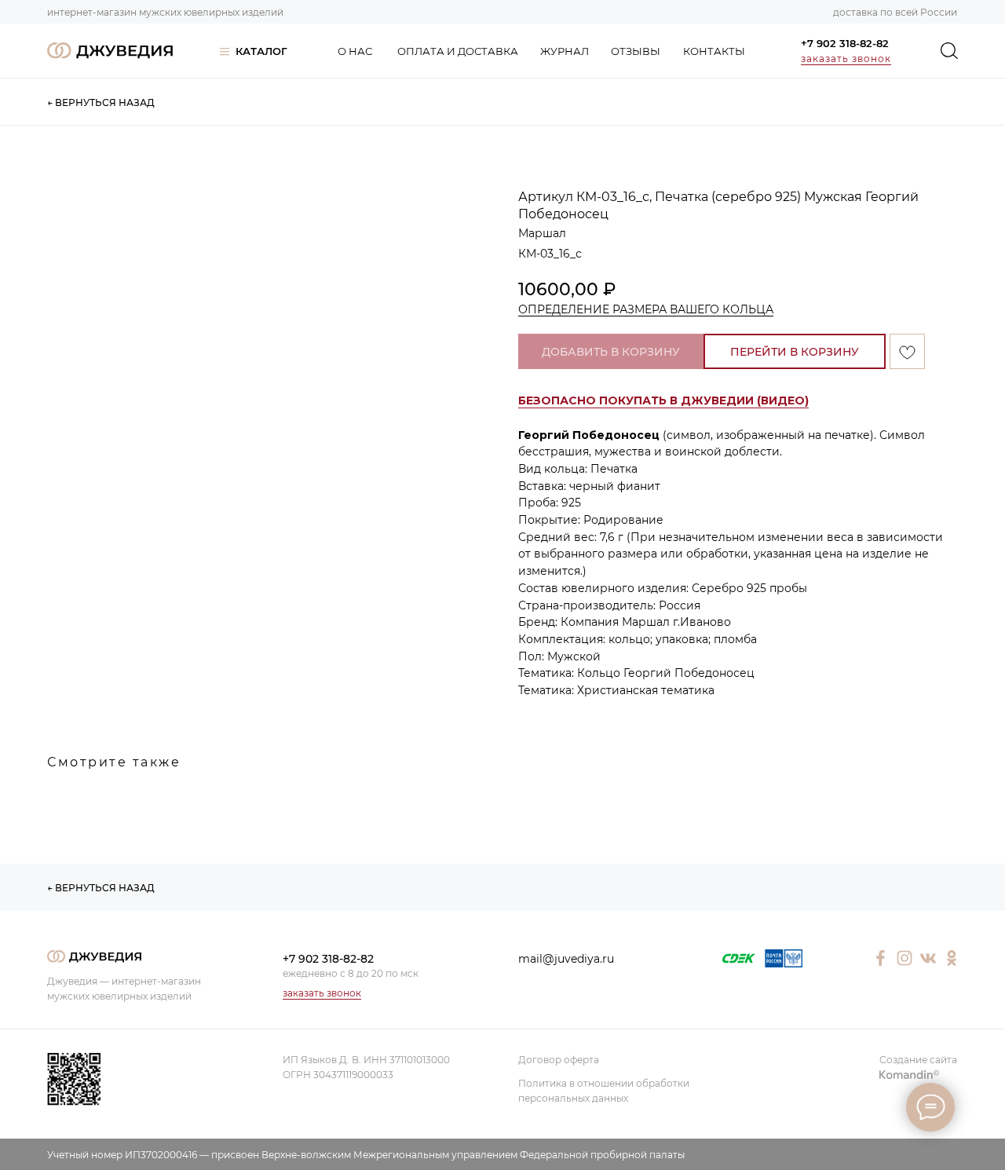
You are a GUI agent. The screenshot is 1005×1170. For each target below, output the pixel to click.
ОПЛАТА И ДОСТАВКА (457, 51)
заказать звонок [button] (846, 58)
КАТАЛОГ (261, 51)
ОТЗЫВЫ (635, 51)
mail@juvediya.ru (566, 959)
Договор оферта (558, 1060)
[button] (663, 400)
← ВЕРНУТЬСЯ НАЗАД (101, 102)
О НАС (355, 51)
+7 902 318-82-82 (845, 43)
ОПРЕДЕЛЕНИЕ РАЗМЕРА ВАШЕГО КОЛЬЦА (645, 309)
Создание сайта (918, 1060)
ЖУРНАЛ (564, 51)
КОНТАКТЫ (714, 51)
